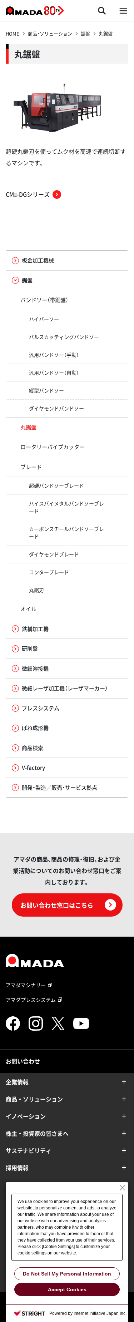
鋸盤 (85, 33)
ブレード (31, 467)
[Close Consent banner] (122, 1188)
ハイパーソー (44, 318)
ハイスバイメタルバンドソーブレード (66, 507)
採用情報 (17, 1167)
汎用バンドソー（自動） (54, 372)
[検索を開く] (102, 10)
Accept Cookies (67, 1289)
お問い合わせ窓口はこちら (56, 905)
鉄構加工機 (35, 629)
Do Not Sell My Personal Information (67, 1274)
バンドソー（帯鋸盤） (44, 300)
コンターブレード (49, 572)
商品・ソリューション (50, 33)
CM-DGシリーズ (28, 194)
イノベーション (26, 1116)
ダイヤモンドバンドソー (56, 408)
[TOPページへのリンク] (67, 960)
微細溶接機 (35, 668)
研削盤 (30, 648)
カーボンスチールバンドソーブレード (66, 532)
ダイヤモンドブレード (54, 554)
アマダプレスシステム (31, 999)
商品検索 (32, 748)
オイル (28, 609)
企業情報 (17, 1081)
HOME (12, 33)
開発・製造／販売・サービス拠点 (59, 787)
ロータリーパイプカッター (52, 447)
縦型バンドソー (46, 390)
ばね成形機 (35, 728)
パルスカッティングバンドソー (64, 336)
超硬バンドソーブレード (56, 485)
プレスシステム (40, 708)
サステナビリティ (28, 1150)
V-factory (33, 767)
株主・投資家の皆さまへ (37, 1133)
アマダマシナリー (26, 984)
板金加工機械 (38, 260)
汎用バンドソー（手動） (54, 354)
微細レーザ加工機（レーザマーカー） (65, 688)
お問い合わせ (23, 1061)
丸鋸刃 (36, 589)
